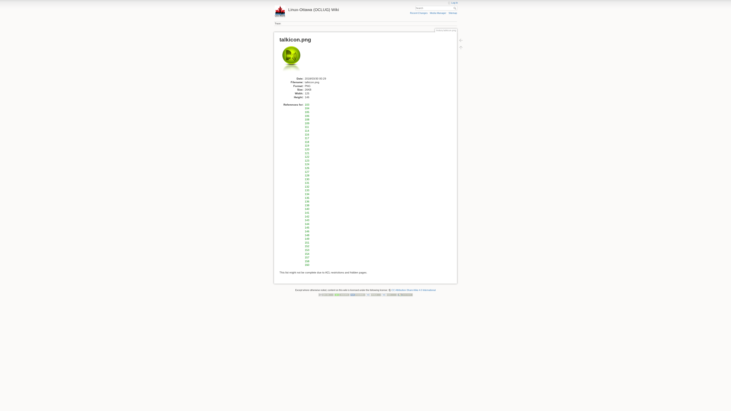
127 (307, 171)
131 (307, 182)
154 (307, 253)
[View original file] (293, 60)
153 (307, 250)
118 (307, 141)
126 (307, 168)
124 (307, 164)
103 (307, 104)
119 (307, 145)
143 (307, 220)
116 (307, 134)
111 (307, 126)
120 (307, 149)
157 (307, 257)
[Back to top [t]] (460, 47)
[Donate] (342, 294)
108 (307, 119)
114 (307, 130)
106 (307, 115)
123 (307, 160)
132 (307, 186)
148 (307, 235)
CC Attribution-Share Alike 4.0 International (414, 290)
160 (307, 264)
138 (307, 205)
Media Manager (438, 13)
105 (307, 112)
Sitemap (452, 13)
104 (307, 108)
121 (307, 153)
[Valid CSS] (389, 294)
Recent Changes (419, 13)
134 (307, 194)
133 (307, 190)
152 (307, 246)
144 (307, 223)
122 (307, 156)
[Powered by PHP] (357, 294)
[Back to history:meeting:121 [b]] (460, 40)
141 (307, 212)
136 (307, 201)
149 (307, 238)
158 (307, 261)
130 (307, 179)
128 (307, 175)
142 (307, 216)
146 (307, 231)
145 (307, 227)
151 (307, 242)
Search (455, 8)
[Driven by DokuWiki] (405, 294)
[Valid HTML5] (373, 294)
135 (307, 197)
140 (307, 208)
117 (307, 138)
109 (307, 123)
